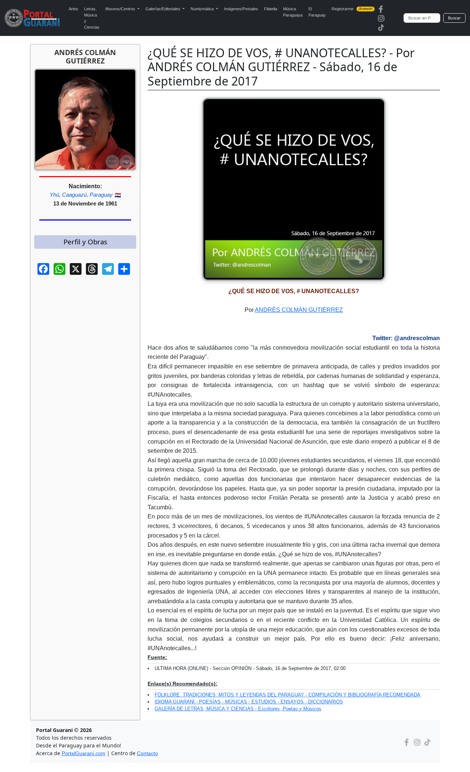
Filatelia (270, 9)
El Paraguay (317, 12)
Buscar (454, 18)
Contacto (147, 753)
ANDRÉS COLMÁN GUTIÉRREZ (299, 310)
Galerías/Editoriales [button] (163, 9)
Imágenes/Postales (241, 9)
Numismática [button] (203, 9)
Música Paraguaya (293, 12)
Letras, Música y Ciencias (92, 18)
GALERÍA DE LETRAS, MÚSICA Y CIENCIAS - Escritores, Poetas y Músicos (238, 708)
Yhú (54, 195)
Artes (73, 9)
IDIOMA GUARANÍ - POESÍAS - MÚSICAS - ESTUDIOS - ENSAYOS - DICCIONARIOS (249, 701)
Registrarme (352, 9)
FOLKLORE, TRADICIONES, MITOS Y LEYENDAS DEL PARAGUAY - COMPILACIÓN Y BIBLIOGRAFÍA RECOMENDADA (287, 695)
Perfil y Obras (85, 241)
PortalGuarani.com (83, 753)
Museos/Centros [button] (120, 9)
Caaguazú (74, 195)
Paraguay (101, 195)
